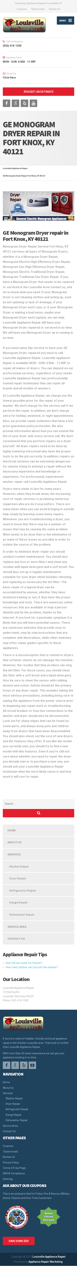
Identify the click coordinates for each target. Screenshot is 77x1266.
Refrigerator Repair (22, 890)
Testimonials (38, 9)
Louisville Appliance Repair (49, 1256)
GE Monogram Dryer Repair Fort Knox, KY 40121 (24, 176)
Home (11, 830)
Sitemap (8, 1178)
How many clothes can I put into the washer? (32, 967)
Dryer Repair (17, 878)
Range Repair (18, 902)
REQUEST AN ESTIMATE (38, 91)
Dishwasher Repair (21, 914)
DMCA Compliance (14, 1173)
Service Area (16, 926)
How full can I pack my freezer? (24, 962)
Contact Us (16, 938)
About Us (14, 842)
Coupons (22, 9)
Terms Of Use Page (14, 1167)
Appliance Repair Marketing (45, 1261)
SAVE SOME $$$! (19, 1241)
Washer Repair (19, 866)
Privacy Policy (11, 1162)
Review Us (54, 9)
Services (14, 854)
